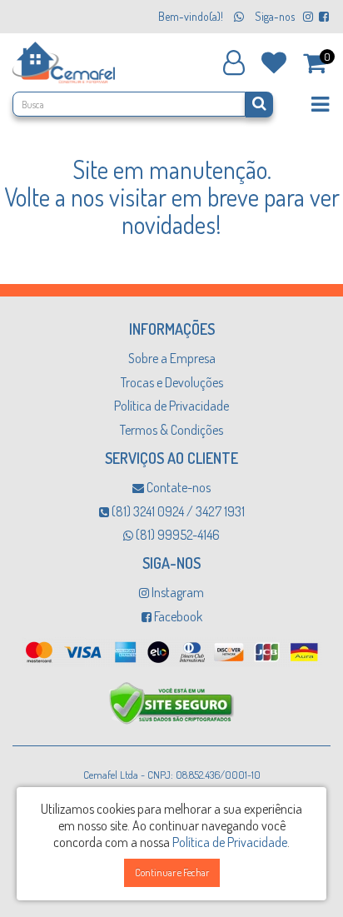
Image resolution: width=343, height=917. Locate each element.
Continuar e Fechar (172, 872)
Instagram (176, 592)
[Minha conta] (234, 62)
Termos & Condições (171, 429)
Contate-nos (177, 487)
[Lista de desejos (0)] (273, 60)
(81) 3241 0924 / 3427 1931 (177, 511)
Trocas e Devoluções (172, 382)
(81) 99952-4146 (176, 534)
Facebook (177, 616)
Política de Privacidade (171, 405)
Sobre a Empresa (172, 358)
